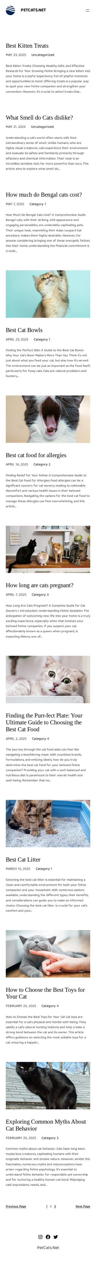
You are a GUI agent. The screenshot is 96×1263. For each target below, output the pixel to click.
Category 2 (41, 465)
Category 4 (40, 739)
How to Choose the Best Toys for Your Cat (45, 993)
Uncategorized (42, 55)
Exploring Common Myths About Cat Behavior (46, 1125)
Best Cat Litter (23, 859)
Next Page (83, 1206)
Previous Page (16, 1206)
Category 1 (37, 204)
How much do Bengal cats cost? (44, 194)
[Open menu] (87, 10)
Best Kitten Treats (27, 45)
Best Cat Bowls (24, 330)
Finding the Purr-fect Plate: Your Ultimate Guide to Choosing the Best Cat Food (44, 722)
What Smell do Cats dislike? (39, 117)
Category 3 (40, 595)
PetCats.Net (33, 10)
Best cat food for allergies (36, 455)
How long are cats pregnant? (39, 585)
